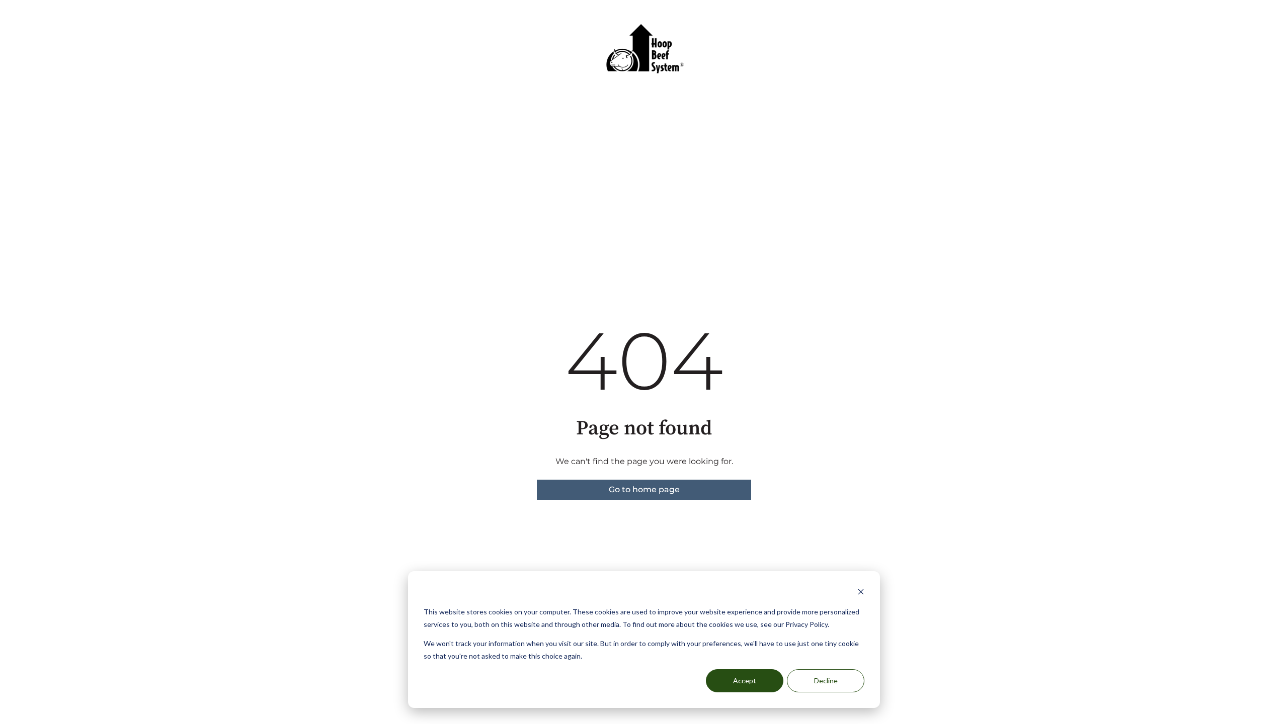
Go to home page (644, 489)
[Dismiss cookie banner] (860, 593)
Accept (744, 680)
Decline (826, 680)
